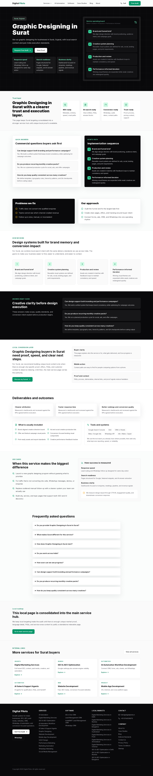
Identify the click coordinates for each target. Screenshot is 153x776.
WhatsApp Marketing (46, 749)
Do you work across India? (47, 553)
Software (71, 3)
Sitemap (121, 748)
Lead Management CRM (73, 718)
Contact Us (122, 740)
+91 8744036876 (127, 718)
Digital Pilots (20, 711)
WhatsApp (18, 738)
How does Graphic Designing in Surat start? (55, 544)
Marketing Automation (46, 746)
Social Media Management (48, 751)
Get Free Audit (19, 732)
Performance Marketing (47, 743)
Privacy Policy (123, 743)
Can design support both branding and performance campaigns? (63, 572)
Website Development (46, 734)
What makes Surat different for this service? (55, 535)
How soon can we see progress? (50, 563)
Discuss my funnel (21, 379)
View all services (132, 652)
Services (46, 3)
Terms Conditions (124, 745)
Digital (18, 3)
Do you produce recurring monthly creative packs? (58, 581)
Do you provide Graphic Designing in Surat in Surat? (58, 525)
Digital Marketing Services (48, 718)
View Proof (41, 50)
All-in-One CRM (70, 715)
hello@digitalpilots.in (128, 715)
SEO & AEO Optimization (47, 720)
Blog (91, 3)
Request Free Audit (21, 50)
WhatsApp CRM (70, 725)
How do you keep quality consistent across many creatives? (61, 591)
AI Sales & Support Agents (48, 728)
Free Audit (135, 3)
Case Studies (82, 3)
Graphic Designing (45, 731)
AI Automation (60, 3)
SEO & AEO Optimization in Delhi (103, 749)
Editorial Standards (124, 737)
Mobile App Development (47, 737)
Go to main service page (23, 631)
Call (124, 3)
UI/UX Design (43, 740)
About (98, 3)
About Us (121, 728)
